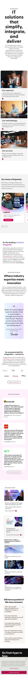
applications (9, 256)
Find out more (8, 220)
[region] (14, 666)
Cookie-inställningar (14, 668)
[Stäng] (26, 658)
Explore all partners (14, 382)
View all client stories (14, 472)
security (18, 256)
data (20, 254)
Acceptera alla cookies (14, 672)
